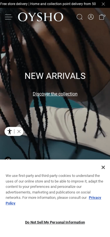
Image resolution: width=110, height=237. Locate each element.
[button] (102, 16)
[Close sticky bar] (103, 4)
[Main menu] (9, 16)
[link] (90, 17)
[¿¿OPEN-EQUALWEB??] (14, 131)
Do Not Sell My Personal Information (55, 222)
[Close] (103, 167)
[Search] (79, 16)
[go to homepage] (40, 17)
